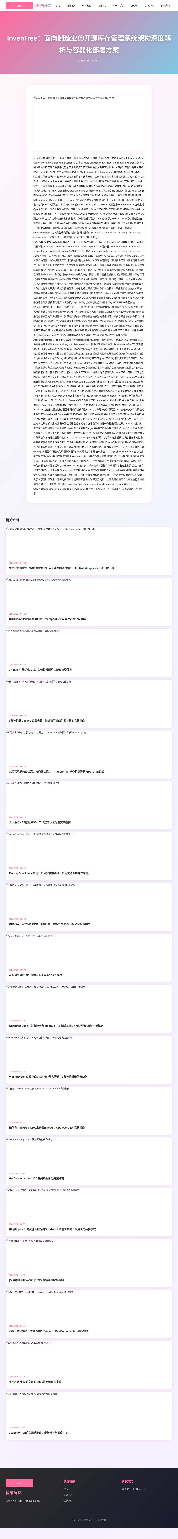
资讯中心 (149, 5)
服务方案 (70, 5)
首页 (57, 5)
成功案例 (86, 5)
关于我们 (134, 5)
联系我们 (165, 5)
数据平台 (102, 5)
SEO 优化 (118, 5)
